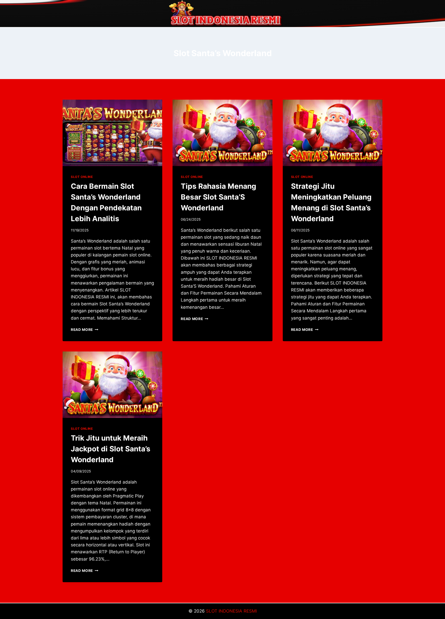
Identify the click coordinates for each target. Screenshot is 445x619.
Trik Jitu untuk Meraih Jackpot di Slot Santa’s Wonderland (110, 449)
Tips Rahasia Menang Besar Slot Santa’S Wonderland (218, 197)
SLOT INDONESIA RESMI (231, 611)
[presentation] (112, 133)
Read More (84, 330)
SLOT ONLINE (82, 177)
